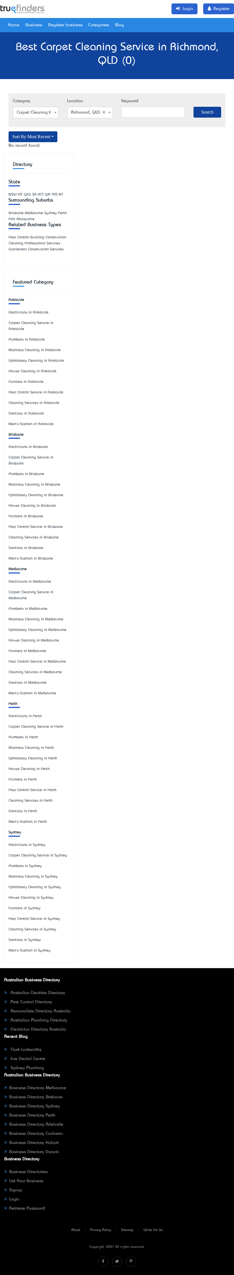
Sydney (15, 832)
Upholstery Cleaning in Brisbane (36, 495)
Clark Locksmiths (25, 1050)
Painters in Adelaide (26, 382)
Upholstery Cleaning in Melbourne (37, 630)
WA (48, 194)
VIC (20, 194)
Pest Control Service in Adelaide (36, 392)
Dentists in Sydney (25, 940)
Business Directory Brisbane (35, 1097)
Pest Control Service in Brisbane (36, 527)
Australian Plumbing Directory (38, 1020)
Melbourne (18, 569)
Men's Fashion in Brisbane (31, 558)
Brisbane (16, 435)
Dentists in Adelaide (26, 413)
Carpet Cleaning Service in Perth (36, 727)
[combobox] (35, 112)
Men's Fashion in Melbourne (32, 693)
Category (21, 101)
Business (33, 25)
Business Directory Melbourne (37, 1088)
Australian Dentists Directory (37, 993)
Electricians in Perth (25, 716)
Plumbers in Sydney (25, 866)
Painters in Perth (23, 779)
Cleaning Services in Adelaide (34, 403)
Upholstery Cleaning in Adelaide (36, 361)
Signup (15, 1190)
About (75, 1230)
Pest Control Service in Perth (33, 790)
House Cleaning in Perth (29, 769)
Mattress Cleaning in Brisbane (34, 484)
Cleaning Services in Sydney (32, 929)
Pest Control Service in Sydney (34, 919)
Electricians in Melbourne (30, 582)
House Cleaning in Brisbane (32, 506)
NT (61, 194)
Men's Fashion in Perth (28, 822)
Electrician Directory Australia (37, 1029)
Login (14, 1199)
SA (34, 194)
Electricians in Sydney (27, 845)
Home (13, 25)
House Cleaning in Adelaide (33, 371)
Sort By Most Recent (31, 136)
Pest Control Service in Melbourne (37, 661)
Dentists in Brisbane (26, 548)
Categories (98, 25)
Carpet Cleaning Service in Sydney (38, 855)
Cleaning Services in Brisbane (34, 537)
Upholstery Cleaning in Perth (33, 758)
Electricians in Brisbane (28, 447)
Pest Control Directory (30, 1002)
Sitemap (127, 1230)
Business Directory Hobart (34, 1143)
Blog (119, 25)
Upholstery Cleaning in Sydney (35, 887)
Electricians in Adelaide (29, 312)
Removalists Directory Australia (39, 1011)
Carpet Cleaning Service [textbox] (37, 112)
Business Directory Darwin (34, 1152)
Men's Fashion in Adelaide (31, 424)
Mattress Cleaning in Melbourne (36, 619)
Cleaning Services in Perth (31, 801)
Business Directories (28, 1172)
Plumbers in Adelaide (27, 339)
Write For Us (153, 1230)
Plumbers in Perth (23, 737)
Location (75, 101)
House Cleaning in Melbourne (34, 640)
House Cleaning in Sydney (31, 898)
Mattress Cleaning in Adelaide (35, 350)
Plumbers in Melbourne (28, 609)
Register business (65, 25)
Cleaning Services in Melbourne (35, 672)
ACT (41, 194)
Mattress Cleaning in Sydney (33, 876)
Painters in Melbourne (27, 651)
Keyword (129, 101)
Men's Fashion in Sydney (30, 950)
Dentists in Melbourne (28, 683)
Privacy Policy (100, 1230)
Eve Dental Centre (27, 1059)
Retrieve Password (27, 1208)
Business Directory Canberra (36, 1134)
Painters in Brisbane (26, 516)
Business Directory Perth (32, 1115)
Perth (13, 704)
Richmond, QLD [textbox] (85, 112)
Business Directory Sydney (34, 1106)
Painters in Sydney (25, 908)
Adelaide (16, 300)
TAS (55, 194)
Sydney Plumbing (26, 1068)
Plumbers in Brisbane (26, 474)
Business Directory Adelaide (36, 1125)
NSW (13, 194)
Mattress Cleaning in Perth (31, 748)
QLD (27, 194)
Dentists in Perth (23, 811)
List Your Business (26, 1181)
